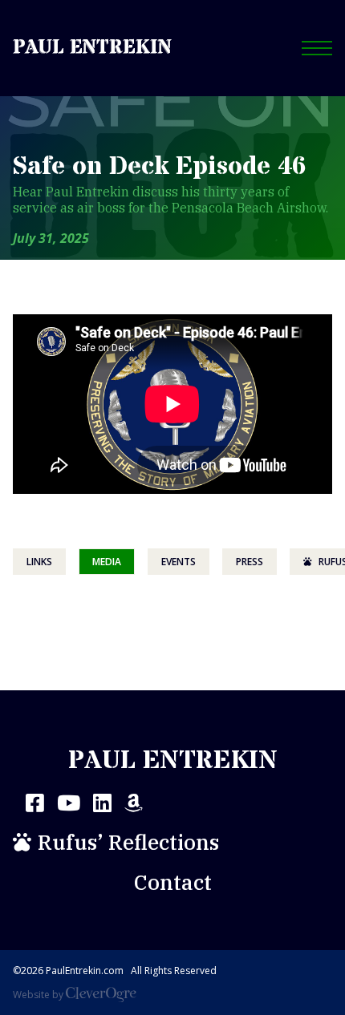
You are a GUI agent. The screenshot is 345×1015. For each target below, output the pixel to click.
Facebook (35, 803)
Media (106, 561)
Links (39, 561)
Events (178, 561)
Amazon (133, 803)
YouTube (69, 803)
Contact (173, 882)
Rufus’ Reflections (128, 841)
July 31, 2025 (51, 238)
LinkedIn (102, 803)
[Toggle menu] (317, 48)
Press (249, 561)
